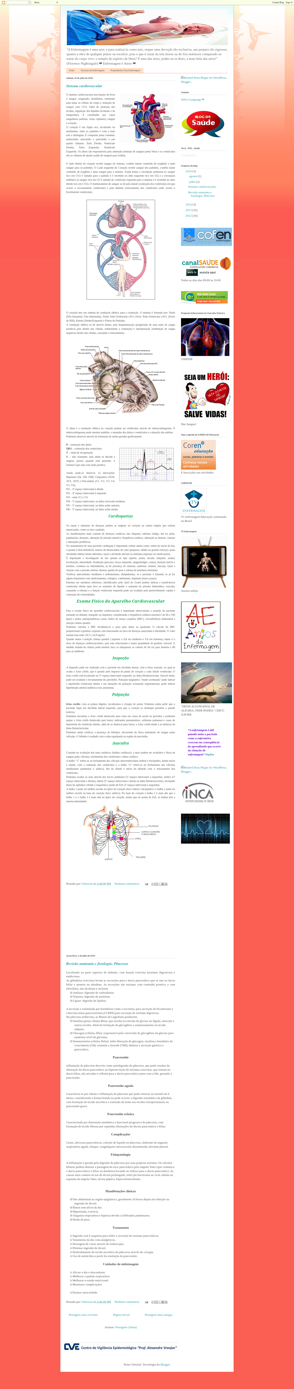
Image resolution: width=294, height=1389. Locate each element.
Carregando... (189, 155)
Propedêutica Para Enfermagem (125, 70)
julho (192, 181)
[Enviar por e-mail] (153, 884)
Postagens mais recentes (83, 1314)
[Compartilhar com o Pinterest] (166, 884)
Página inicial (121, 1314)
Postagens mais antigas (159, 1314)
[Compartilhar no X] (159, 884)
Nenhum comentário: (128, 883)
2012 (189, 215)
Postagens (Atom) (126, 1327)
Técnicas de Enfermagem (92, 70)
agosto (193, 176)
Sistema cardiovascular (84, 85)
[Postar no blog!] (156, 884)
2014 (189, 204)
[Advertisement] (120, 921)
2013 (189, 210)
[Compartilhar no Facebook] (163, 884)
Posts (71, 70)
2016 (189, 171)
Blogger (165, 1364)
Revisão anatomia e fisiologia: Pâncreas (97, 963)
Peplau (209, 754)
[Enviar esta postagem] (146, 883)
